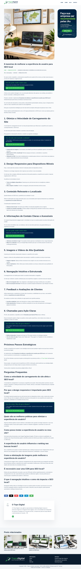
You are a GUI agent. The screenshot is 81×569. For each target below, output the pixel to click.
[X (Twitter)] (11, 496)
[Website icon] (13, 516)
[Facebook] (6, 496)
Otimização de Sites (23, 72)
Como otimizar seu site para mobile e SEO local (65, 548)
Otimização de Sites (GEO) (61, 560)
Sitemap (31, 561)
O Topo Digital (44, 358)
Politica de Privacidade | (36, 567)
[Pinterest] (16, 496)
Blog (70, 2)
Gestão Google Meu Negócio (61, 558)
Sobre (66, 2)
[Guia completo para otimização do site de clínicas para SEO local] (15, 541)
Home (62, 2)
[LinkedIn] (21, 496)
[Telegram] (26, 496)
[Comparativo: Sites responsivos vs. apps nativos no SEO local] (40, 541)
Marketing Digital (58, 561)
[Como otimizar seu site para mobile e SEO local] (65, 541)
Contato (75, 2)
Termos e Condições (46, 567)
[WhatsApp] (31, 496)
